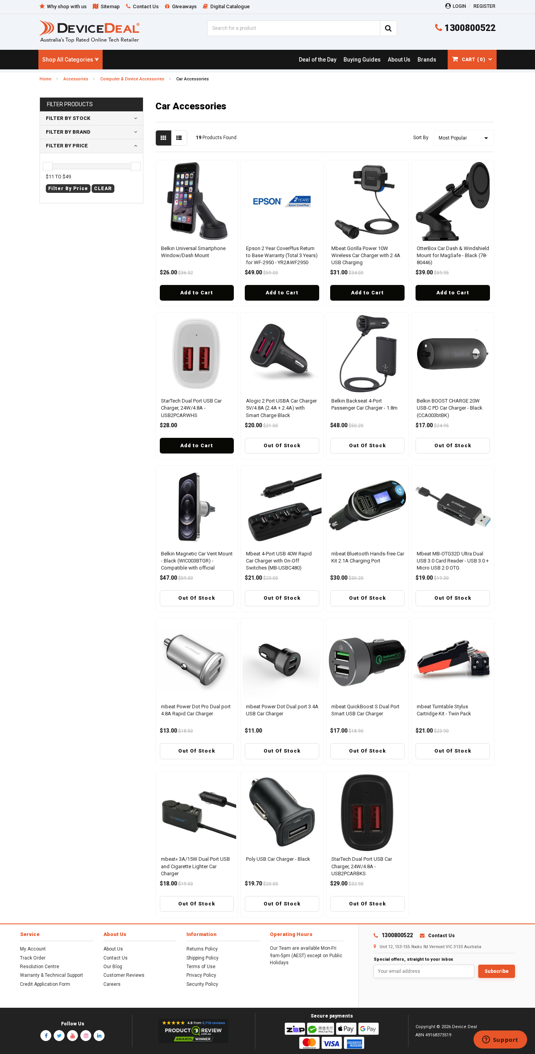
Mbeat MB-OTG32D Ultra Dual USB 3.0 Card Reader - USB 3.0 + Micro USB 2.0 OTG (453, 561)
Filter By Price (67, 146)
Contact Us (115, 958)
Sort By (420, 137)
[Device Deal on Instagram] (85, 1035)
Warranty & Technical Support (51, 975)
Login (459, 6)
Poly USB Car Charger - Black (278, 859)
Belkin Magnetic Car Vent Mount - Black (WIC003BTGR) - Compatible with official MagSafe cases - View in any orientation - (197, 568)
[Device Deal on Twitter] (59, 1035)
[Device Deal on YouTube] (72, 1035)
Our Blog (112, 966)
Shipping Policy (202, 958)
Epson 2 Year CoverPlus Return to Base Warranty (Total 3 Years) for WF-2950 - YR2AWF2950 (282, 255)
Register (484, 6)
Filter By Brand (68, 132)
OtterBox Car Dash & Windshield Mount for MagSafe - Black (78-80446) (453, 255)
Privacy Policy (201, 975)
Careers (112, 984)
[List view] (179, 138)
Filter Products (70, 104)
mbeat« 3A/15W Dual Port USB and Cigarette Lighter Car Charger (195, 866)
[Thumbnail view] (163, 138)
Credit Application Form (45, 984)
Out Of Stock (282, 445)
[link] (317, 59)
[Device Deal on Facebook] (45, 1035)
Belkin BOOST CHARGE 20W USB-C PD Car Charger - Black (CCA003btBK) (450, 408)
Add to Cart (196, 293)
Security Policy (202, 984)
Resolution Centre (39, 966)
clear (103, 188)
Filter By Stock (68, 118)
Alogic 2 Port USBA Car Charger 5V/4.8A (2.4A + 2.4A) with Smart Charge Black (281, 408)
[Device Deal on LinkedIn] (99, 1035)
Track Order (32, 958)
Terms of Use (200, 966)
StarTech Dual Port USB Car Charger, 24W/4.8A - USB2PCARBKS (361, 866)
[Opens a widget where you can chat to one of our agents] (500, 1040)
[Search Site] (388, 28)
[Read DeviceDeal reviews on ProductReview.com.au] (193, 1031)
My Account (33, 949)
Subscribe (496, 971)
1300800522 (468, 28)
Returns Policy (202, 949)
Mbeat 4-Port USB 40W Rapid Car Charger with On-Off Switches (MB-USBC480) (279, 561)
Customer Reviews (124, 975)
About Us (113, 949)
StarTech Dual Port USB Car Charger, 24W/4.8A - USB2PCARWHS (191, 408)
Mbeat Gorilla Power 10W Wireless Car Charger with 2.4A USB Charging (365, 255)
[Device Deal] (89, 31)
